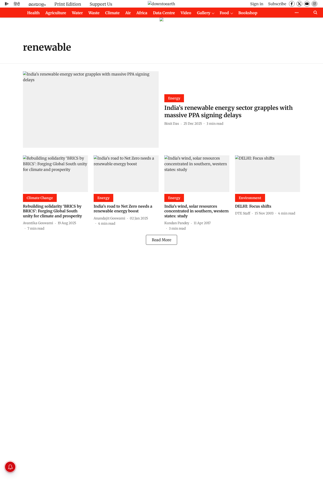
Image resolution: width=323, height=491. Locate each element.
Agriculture (55, 12)
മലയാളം (37, 4)
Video (186, 12)
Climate (112, 12)
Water (77, 12)
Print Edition (67, 4)
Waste (94, 12)
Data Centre (164, 12)
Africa (141, 12)
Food (224, 12)
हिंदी (17, 4)
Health (33, 12)
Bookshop (247, 12)
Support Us (101, 4)
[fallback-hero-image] (91, 109)
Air (128, 12)
